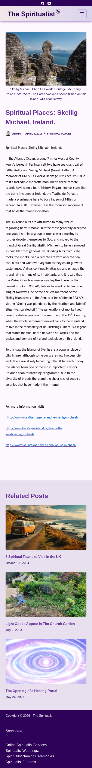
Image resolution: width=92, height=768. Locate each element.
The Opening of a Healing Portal (31, 691)
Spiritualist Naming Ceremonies (30, 756)
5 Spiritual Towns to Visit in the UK (33, 557)
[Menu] (82, 14)
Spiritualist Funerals (21, 762)
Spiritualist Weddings (22, 750)
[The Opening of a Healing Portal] (46, 661)
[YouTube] (49, 3)
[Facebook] (42, 3)
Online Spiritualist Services (26, 745)
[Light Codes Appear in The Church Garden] (46, 594)
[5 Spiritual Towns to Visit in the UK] (46, 527)
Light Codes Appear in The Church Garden (40, 624)
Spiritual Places (59, 133)
